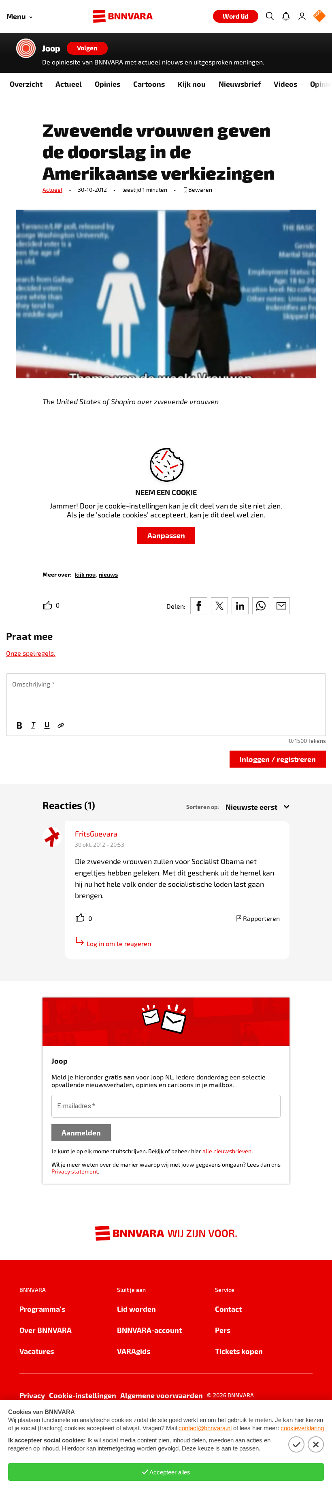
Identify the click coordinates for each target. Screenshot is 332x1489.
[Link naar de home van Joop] (26, 48)
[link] (85, 574)
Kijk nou (192, 83)
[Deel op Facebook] (199, 606)
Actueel (68, 83)
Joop (51, 48)
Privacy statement (74, 1171)
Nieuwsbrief (240, 83)
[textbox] (166, 695)
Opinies (107, 83)
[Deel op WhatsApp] (261, 606)
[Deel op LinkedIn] (240, 606)
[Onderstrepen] (46, 725)
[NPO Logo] (319, 16)
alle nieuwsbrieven (226, 1151)
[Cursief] (33, 725)
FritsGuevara (96, 833)
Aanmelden (81, 1132)
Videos (285, 83)
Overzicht (26, 83)
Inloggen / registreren (278, 759)
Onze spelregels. (30, 653)
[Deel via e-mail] (281, 606)
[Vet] (19, 725)
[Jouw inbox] (286, 16)
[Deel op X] (219, 606)
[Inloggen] (302, 16)
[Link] (60, 725)
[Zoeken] (270, 16)
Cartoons (149, 83)
